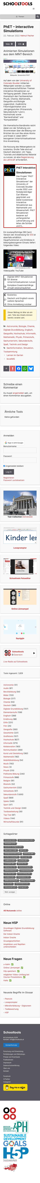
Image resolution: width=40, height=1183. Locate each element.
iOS (31, 235)
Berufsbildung (9, 692)
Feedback (9, 877)
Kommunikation (10, 750)
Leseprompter (11, 1002)
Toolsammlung (10, 351)
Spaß (5, 344)
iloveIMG (11, 359)
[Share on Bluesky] (31, 368)
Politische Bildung (11, 774)
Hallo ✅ (7, 980)
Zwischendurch (22, 884)
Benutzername (9, 446)
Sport (5, 805)
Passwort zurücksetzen (13, 480)
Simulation (28, 348)
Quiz (23, 850)
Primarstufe (28, 337)
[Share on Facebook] (18, 368)
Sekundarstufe (25, 341)
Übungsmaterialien (12, 853)
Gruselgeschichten (11, 941)
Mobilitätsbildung (11, 760)
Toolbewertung (11, 1009)
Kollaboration (9, 746)
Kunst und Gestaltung (13, 753)
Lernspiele (9, 863)
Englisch (29, 330)
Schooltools (8, 791)
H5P (7, 1012)
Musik (6, 764)
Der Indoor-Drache (11, 934)
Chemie (30, 326)
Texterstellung (24, 873)
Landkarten (10, 860)
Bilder (6, 695)
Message (26, 857)
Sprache (22, 863)
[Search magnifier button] (38, 16)
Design (23, 887)
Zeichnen (23, 860)
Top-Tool (7, 815)
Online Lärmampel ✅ (13, 968)
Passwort (7, 456)
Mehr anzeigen (10, 892)
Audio (6, 688)
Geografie (8, 333)
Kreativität (10, 840)
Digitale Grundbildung (13, 330)
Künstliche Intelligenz (13, 847)
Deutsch (7, 705)
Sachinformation (14, 348)
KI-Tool (8, 884)
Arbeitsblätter (23, 877)
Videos (6, 818)
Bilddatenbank (11, 870)
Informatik (31, 333)
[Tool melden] (12, 368)
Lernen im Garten (15, 355)
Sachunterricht (10, 341)
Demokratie (27, 517)
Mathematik (9, 337)
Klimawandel (10, 887)
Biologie (22, 326)
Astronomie (12, 326)
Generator (28, 853)
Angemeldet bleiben (14, 466)
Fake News (10, 873)
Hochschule (19, 333)
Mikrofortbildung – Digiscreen (18, 1006)
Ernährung (8, 719)
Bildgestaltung (27, 880)
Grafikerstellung (11, 857)
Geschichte (8, 733)
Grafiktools (8, 736)
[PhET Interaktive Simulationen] (20, 196)
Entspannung (26, 870)
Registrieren (8, 478)
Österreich (18, 655)
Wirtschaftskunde (11, 822)
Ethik (5, 722)
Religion (6, 781)
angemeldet (18, 393)
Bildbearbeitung (11, 880)
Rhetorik (7, 784)
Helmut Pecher (27, 35)
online (12, 911)
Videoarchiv (10, 867)
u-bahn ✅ (8, 964)
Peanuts (8, 999)
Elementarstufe (10, 712)
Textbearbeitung (10, 811)
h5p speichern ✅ (11, 971)
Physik (19, 337)
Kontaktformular (11, 1045)
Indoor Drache (9, 937)
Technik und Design (18, 344)
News (6, 767)
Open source (10, 850)
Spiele (6, 801)
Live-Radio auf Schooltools (15, 662)
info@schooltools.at (17, 1039)
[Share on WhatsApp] (25, 368)
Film (5, 726)
